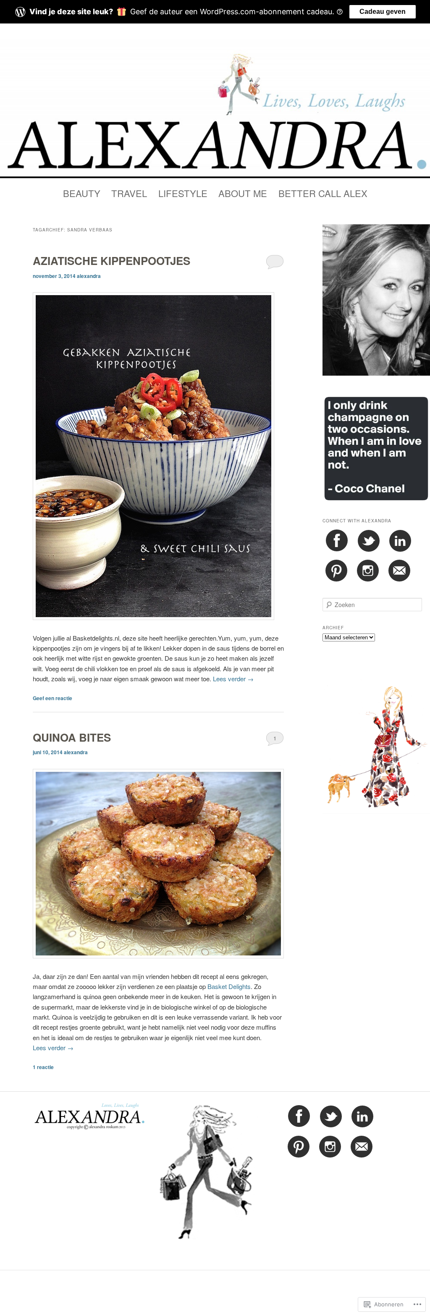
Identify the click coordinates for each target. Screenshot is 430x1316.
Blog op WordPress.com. (215, 1286)
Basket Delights (229, 986)
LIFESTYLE (182, 193)
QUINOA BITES (72, 737)
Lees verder (233, 678)
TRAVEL (129, 193)
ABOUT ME (242, 193)
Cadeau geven (382, 11)
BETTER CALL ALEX (322, 193)
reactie (43, 1067)
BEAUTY (81, 193)
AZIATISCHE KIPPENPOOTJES (111, 260)
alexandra (89, 276)
